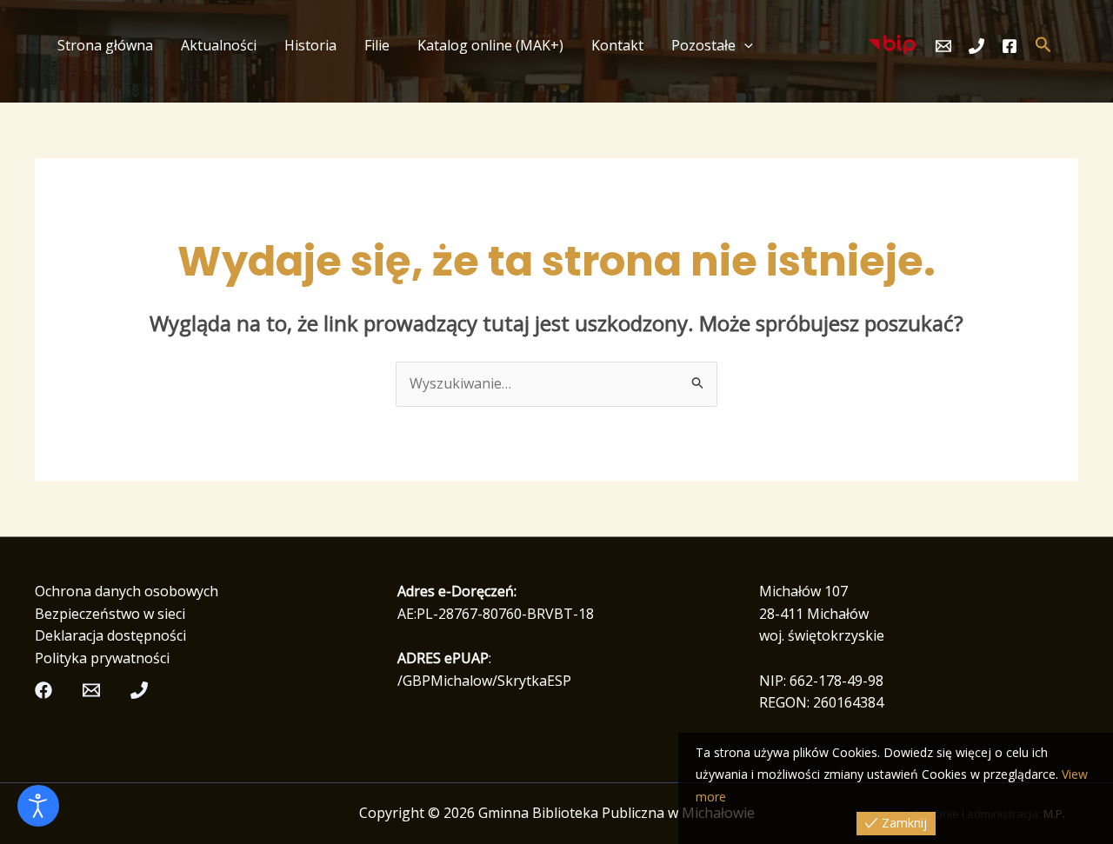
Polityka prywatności (102, 658)
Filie (377, 45)
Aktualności (219, 45)
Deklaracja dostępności (110, 635)
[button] (744, 45)
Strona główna (105, 45)
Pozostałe (703, 45)
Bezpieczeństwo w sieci (110, 613)
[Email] (943, 46)
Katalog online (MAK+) (490, 45)
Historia (310, 45)
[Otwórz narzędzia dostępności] (38, 806)
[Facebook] (1009, 46)
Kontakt (617, 45)
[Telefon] (976, 46)
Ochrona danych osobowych (126, 591)
